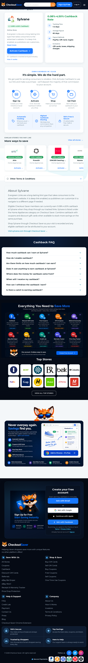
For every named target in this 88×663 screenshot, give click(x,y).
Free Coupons (51, 573)
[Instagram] (81, 652)
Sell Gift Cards (51, 565)
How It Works (51, 604)
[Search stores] (53, 5)
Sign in (72, 532)
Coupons (5, 565)
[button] (63, 510)
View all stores (75, 140)
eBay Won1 (6, 584)
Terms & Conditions (53, 612)
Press (4, 615)
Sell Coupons (50, 576)
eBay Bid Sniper (8, 580)
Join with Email (63, 501)
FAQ (4, 601)
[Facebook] (69, 652)
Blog (4, 619)
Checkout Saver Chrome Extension (16, 623)
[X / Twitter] (75, 652)
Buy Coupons (50, 569)
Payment (6, 608)
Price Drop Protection (11, 591)
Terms (57, 529)
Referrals (5, 576)
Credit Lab (6, 604)
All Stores (6, 562)
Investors (49, 608)
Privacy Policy (66, 529)
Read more (11, 45)
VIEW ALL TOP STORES (44, 393)
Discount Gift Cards (10, 573)
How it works (12, 59)
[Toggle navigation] (84, 4)
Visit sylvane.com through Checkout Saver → (27, 231)
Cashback (6, 569)
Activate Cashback (19, 51)
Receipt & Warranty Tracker (13, 587)
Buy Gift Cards (51, 562)
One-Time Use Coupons (55, 580)
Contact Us (6, 612)
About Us (49, 601)
